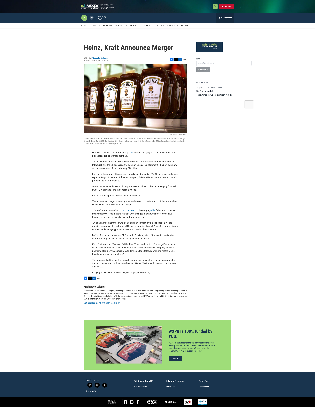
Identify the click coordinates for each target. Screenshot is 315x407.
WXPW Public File (140, 386)
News (84, 26)
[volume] (92, 18)
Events (184, 26)
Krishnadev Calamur (99, 58)
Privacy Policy (204, 381)
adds (152, 210)
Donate (227, 6)
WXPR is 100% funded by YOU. (190, 334)
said (131, 152)
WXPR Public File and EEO (144, 381)
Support (171, 26)
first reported (128, 210)
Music (95, 26)
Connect (146, 26)
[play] (84, 17)
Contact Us (170, 386)
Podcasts (120, 26)
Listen (159, 26)
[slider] (95, 17)
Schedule (107, 26)
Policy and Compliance (175, 381)
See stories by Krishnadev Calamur (102, 302)
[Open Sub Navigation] (88, 26)
